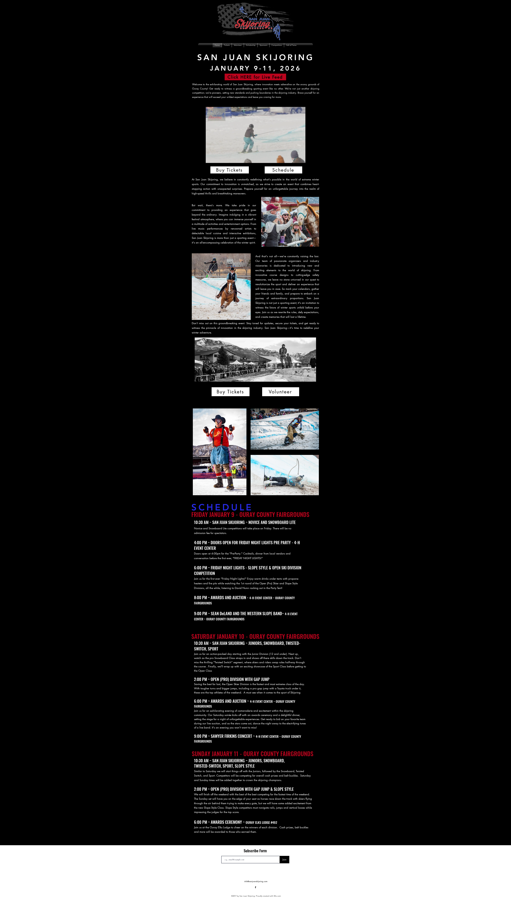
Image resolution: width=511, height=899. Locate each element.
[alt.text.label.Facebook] (499, 46)
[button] (302, 160)
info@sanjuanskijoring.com (255, 881)
